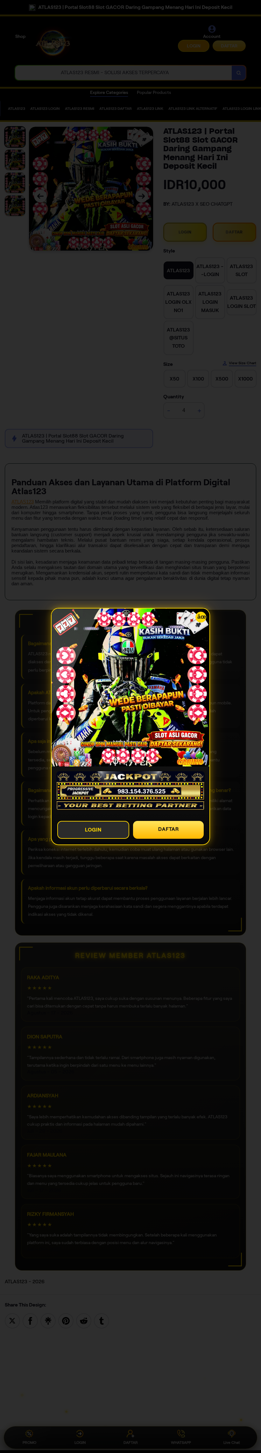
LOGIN (93, 829)
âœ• (201, 617)
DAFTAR (168, 829)
